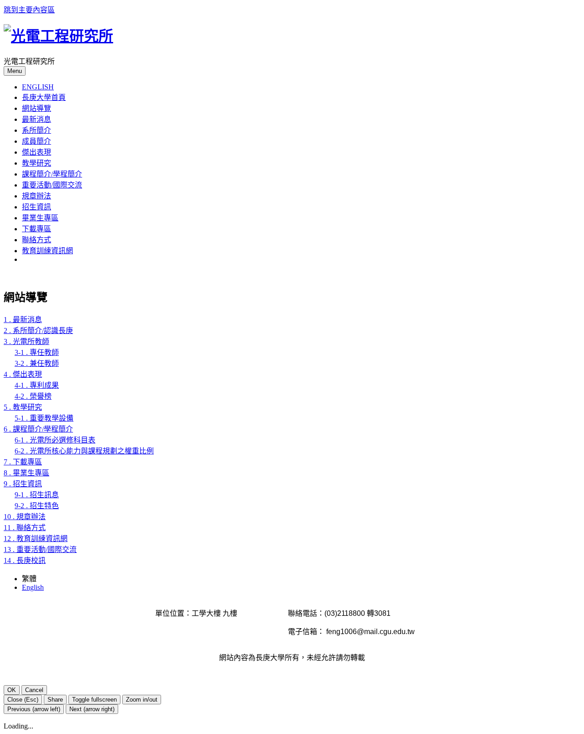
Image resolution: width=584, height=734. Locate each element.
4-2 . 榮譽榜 (33, 396)
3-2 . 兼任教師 (37, 363)
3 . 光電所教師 (26, 341)
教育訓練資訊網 (47, 251)
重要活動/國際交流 (52, 185)
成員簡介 (36, 141)
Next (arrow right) (92, 709)
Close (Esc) (22, 699)
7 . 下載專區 (23, 462)
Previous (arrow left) (33, 709)
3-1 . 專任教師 (37, 352)
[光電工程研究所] (58, 36)
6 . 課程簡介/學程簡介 (38, 429)
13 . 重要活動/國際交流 (40, 549)
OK (11, 690)
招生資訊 (36, 207)
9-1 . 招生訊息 (37, 495)
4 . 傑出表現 (23, 374)
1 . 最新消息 (23, 319)
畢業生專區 (40, 218)
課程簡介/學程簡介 (52, 174)
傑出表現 (36, 152)
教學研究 (36, 163)
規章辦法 (36, 196)
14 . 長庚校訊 (25, 560)
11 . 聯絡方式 (25, 527)
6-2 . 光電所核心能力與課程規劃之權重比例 (84, 451)
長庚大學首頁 (44, 97)
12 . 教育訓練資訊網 (36, 538)
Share (55, 699)
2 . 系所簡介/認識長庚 (38, 330)
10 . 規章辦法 (25, 517)
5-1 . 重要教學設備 (44, 418)
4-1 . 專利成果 (37, 385)
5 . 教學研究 (23, 407)
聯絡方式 (36, 240)
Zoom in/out (141, 699)
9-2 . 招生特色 (37, 506)
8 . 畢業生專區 (26, 473)
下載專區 (36, 229)
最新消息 (36, 119)
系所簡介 (36, 130)
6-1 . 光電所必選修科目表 (55, 440)
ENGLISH (38, 87)
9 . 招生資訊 (23, 484)
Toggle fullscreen (94, 699)
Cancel (34, 690)
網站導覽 (36, 108)
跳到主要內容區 (29, 10)
